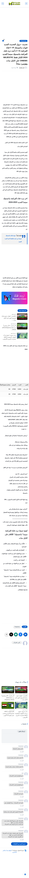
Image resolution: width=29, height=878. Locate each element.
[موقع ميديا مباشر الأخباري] (14, 3)
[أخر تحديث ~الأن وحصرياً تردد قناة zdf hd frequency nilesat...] (22, 326)
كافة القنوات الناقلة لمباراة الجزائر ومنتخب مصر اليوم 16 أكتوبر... (8, 713)
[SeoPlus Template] (25, 850)
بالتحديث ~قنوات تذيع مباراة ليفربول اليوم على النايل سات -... (9, 318)
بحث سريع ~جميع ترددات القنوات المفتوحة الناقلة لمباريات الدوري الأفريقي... (9, 337)
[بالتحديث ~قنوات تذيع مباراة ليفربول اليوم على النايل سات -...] (22, 316)
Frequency (23, 40)
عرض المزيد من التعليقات (19, 844)
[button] (20, 634)
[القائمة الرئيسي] (26, 3)
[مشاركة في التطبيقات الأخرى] (7, 634)
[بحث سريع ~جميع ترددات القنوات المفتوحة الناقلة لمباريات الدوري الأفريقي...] (22, 335)
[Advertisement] (14, 24)
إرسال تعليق (22, 731)
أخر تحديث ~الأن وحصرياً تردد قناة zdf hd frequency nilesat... (9, 327)
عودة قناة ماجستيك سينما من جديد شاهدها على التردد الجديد (13, 238)
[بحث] (3, 3)
